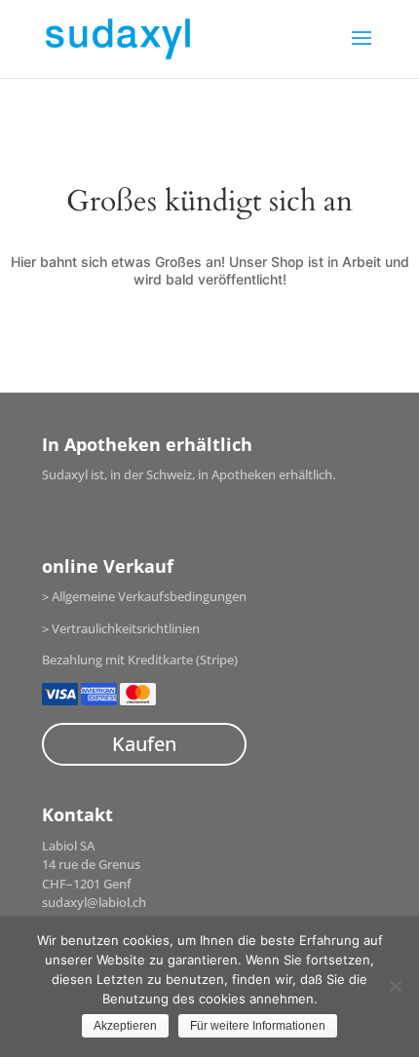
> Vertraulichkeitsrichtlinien (121, 628)
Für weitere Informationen (257, 1026)
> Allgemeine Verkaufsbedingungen (144, 596)
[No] (394, 986)
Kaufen (144, 744)
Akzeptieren (125, 1026)
